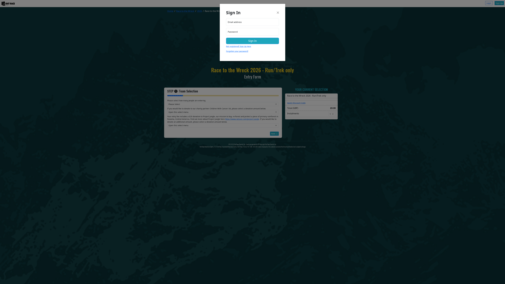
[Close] (278, 13)
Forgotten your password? (237, 51)
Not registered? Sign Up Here (238, 46)
